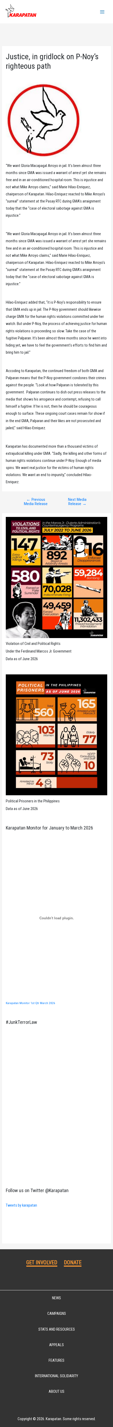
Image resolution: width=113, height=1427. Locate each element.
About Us (56, 1391)
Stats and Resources (56, 1329)
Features (56, 1360)
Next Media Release (77, 502)
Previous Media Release (36, 502)
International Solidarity (56, 1376)
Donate (72, 1262)
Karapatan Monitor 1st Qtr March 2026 (30, 1003)
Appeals (56, 1344)
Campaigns (56, 1313)
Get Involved (41, 1262)
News (56, 1298)
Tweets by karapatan (21, 1205)
